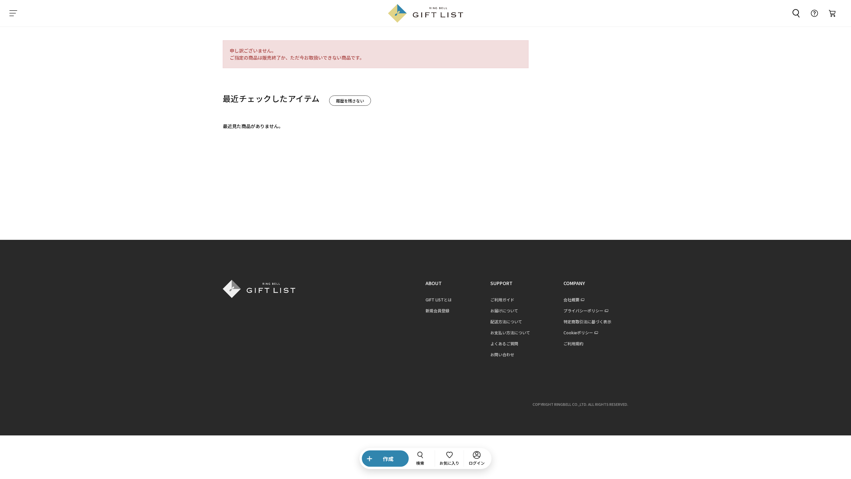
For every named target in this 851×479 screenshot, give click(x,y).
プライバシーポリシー (583, 310)
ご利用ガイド (502, 299)
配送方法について (506, 321)
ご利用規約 (573, 343)
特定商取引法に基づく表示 (587, 321)
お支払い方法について (510, 332)
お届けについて (504, 310)
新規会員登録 (437, 310)
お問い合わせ (502, 354)
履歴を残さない (350, 100)
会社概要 (571, 299)
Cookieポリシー (578, 332)
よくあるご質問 (504, 343)
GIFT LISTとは (439, 299)
